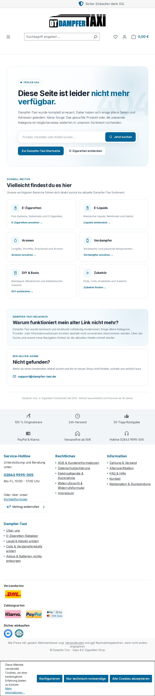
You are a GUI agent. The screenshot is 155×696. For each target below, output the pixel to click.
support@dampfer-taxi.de (37, 376)
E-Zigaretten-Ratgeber (22, 536)
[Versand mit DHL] (13, 594)
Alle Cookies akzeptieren (131, 678)
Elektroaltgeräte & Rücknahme (70, 476)
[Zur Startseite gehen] (77, 20)
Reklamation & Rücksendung (129, 484)
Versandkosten (74, 642)
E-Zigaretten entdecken (85, 150)
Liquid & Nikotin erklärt (22, 541)
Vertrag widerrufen (25, 507)
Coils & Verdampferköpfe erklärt (24, 549)
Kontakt (114, 479)
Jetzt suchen (123, 136)
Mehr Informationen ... (15, 690)
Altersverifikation (121, 468)
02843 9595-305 (18, 475)
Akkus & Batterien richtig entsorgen (24, 558)
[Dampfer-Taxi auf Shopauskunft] (8, 633)
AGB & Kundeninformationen (78, 463)
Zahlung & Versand (123, 463)
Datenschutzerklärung (74, 468)
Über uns (13, 530)
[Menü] (8, 36)
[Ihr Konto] (124, 36)
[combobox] (57, 36)
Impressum (66, 493)
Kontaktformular (15, 499)
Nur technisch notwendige (86, 678)
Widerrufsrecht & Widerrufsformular (71, 485)
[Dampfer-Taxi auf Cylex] (19, 633)
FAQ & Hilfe (117, 473)
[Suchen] (95, 36)
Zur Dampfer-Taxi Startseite (41, 150)
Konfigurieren (49, 678)
